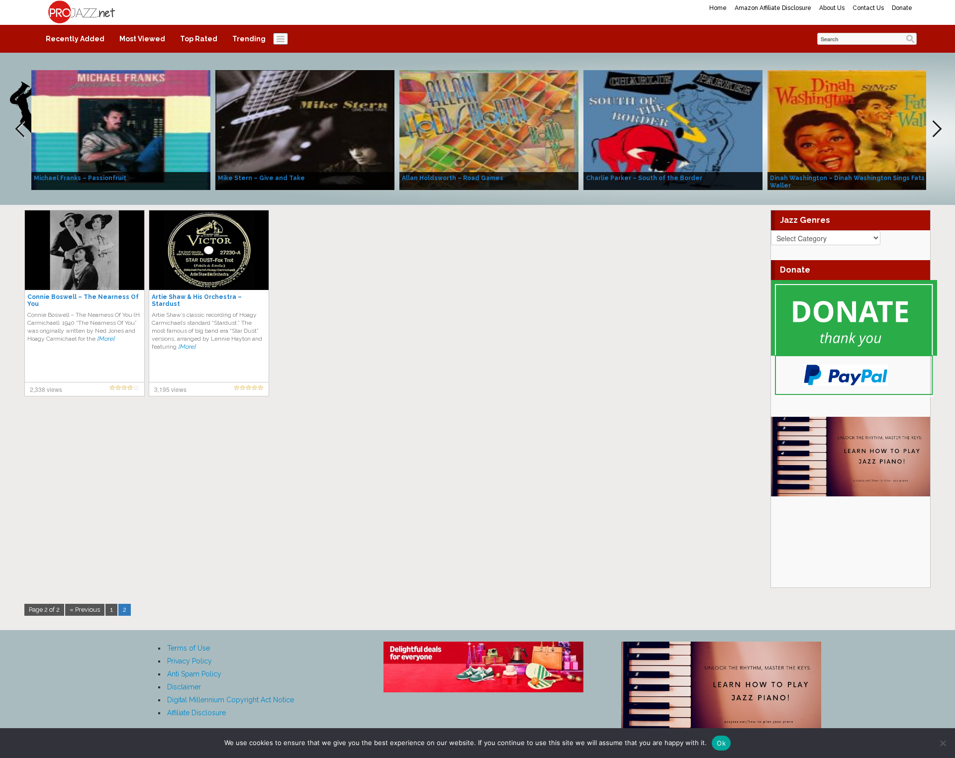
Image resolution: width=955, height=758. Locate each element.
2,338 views (46, 389)
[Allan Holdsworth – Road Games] (488, 129)
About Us (832, 7)
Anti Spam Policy (194, 674)
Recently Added (75, 39)
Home (718, 7)
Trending (249, 39)
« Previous (85, 609)
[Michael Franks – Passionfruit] (120, 129)
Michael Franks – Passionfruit (80, 178)
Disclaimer (184, 687)
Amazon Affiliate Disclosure (773, 7)
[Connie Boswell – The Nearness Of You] (84, 249)
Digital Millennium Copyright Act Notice (230, 700)
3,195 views (170, 389)
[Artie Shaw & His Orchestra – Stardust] (209, 249)
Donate (902, 7)
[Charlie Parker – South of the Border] (673, 129)
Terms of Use (188, 648)
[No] (943, 743)
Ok (721, 743)
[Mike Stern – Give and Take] (304, 129)
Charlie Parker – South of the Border (644, 178)
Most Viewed (142, 39)
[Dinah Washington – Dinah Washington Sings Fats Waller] (857, 129)
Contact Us (868, 7)
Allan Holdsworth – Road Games (452, 178)
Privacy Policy (189, 661)
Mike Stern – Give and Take (261, 178)
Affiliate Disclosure (196, 713)
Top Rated (198, 39)
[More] (105, 338)
